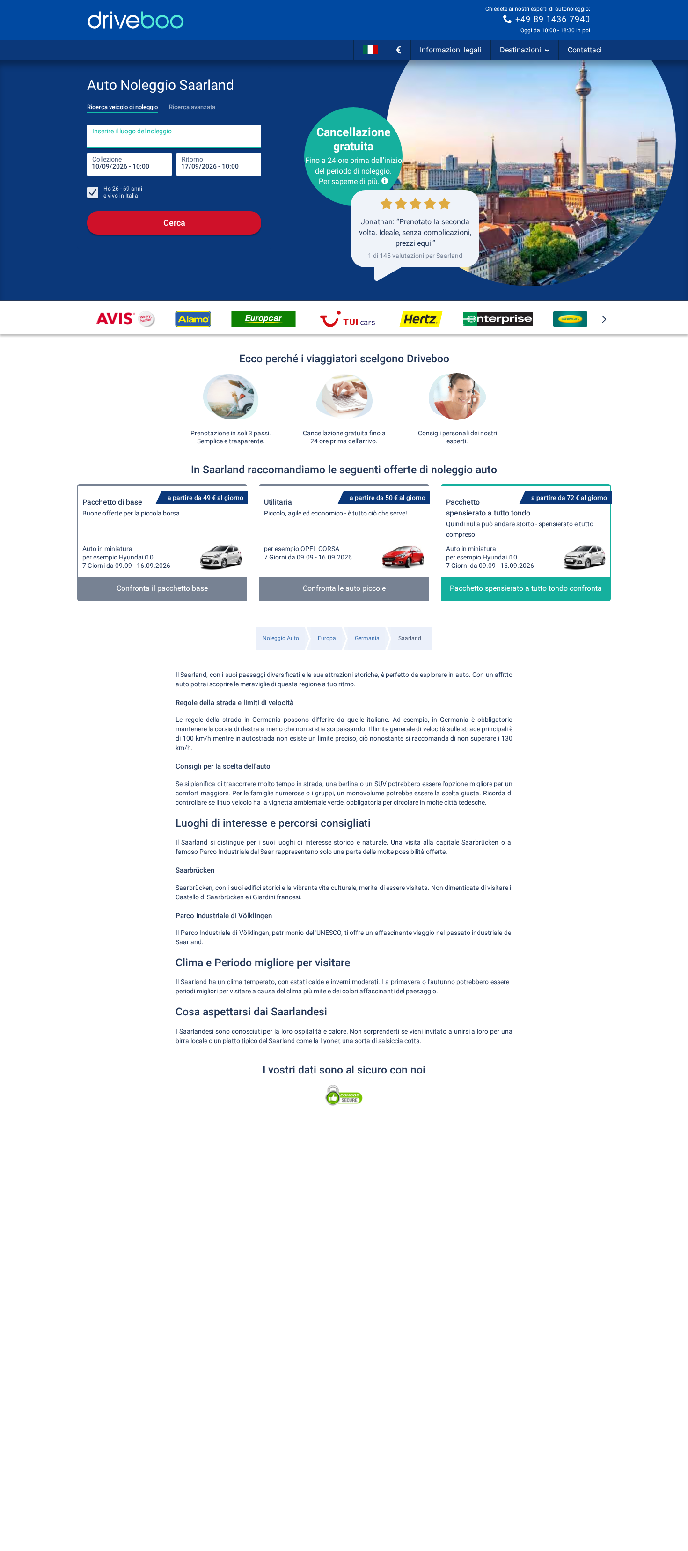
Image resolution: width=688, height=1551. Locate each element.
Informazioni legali (451, 49)
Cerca (174, 223)
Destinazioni (520, 49)
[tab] (122, 104)
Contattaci (585, 49)
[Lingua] (370, 50)
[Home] (136, 20)
